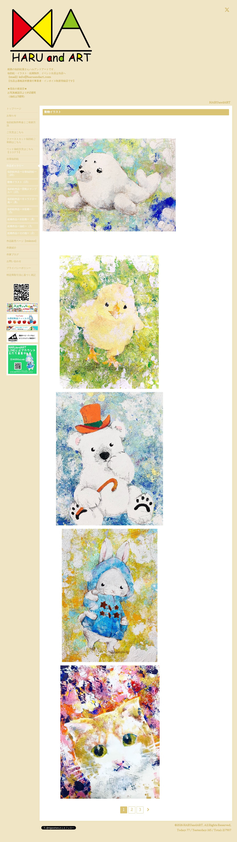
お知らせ (11, 115)
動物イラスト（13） (18, 182)
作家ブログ (13, 254)
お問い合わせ (14, 261)
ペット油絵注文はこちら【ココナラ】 (20, 151)
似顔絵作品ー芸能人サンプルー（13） (22, 191)
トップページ (14, 109)
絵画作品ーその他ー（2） (21, 233)
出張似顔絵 (13, 159)
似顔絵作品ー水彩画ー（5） (19, 211)
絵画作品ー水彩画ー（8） (21, 219)
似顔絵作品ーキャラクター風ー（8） (22, 201)
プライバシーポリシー (19, 268)
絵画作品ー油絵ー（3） (20, 226)
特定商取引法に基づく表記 (21, 275)
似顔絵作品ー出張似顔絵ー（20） (22, 174)
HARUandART (193, 825)
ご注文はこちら (15, 132)
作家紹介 (11, 248)
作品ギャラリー (15, 166)
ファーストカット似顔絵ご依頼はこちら (21, 141)
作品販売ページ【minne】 (22, 241)
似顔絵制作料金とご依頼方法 (21, 124)
